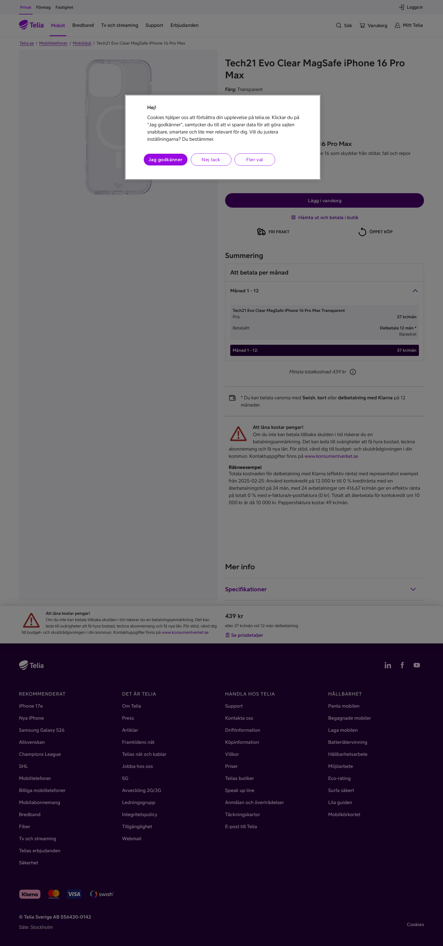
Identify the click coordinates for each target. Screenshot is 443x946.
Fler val (254, 159)
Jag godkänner (165, 159)
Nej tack (211, 159)
